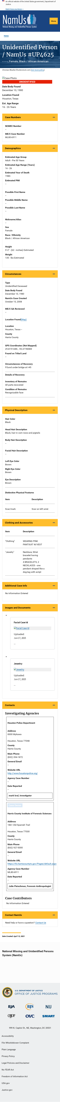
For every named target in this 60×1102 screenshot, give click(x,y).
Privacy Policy (8, 1056)
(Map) (24, 319)
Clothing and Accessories (19, 522)
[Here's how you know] (30, 5)
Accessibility (8, 1036)
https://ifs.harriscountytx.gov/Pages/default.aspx (32, 863)
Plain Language (9, 1049)
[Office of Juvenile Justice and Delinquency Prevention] (11, 1017)
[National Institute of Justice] (48, 1005)
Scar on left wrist (40, 509)
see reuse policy (37, 70)
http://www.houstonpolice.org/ (23, 773)
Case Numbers (13, 117)
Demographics (13, 148)
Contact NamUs (13, 915)
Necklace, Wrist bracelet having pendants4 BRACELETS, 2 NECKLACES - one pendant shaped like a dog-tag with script (34, 562)
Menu (53, 21)
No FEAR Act (8, 1069)
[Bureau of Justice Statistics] (29, 1008)
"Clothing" (10, 541)
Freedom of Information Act (15, 1076)
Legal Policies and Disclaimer (15, 1063)
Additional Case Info (16, 585)
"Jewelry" (9, 552)
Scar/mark (10, 509)
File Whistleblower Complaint (15, 1043)
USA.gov (6, 1083)
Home (6, 36)
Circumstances (13, 274)
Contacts (10, 705)
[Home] (19, 21)
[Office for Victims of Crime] (30, 1016)
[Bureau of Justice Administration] (11, 1005)
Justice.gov (7, 1090)
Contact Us (40, 922)
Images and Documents (18, 607)
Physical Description (16, 410)
